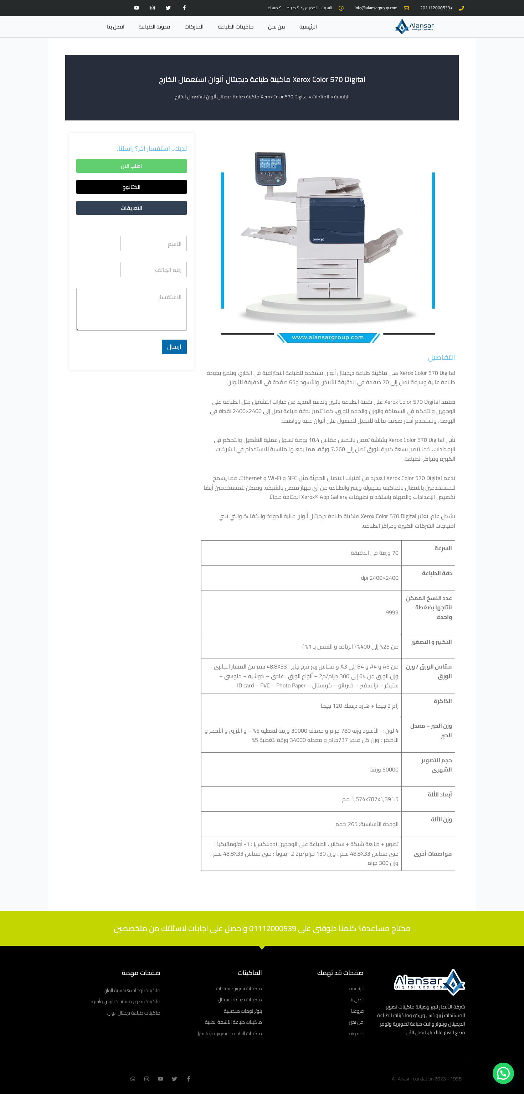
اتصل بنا (115, 26)
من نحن (276, 26)
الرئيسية (308, 26)
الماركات (194, 26)
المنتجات (320, 96)
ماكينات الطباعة (236, 26)
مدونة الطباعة (154, 26)
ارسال (174, 346)
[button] (131, 187)
